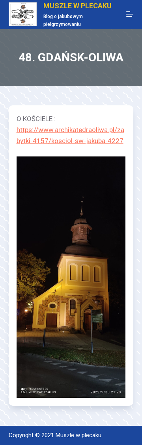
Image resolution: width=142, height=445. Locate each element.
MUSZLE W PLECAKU (77, 6)
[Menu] (129, 14)
